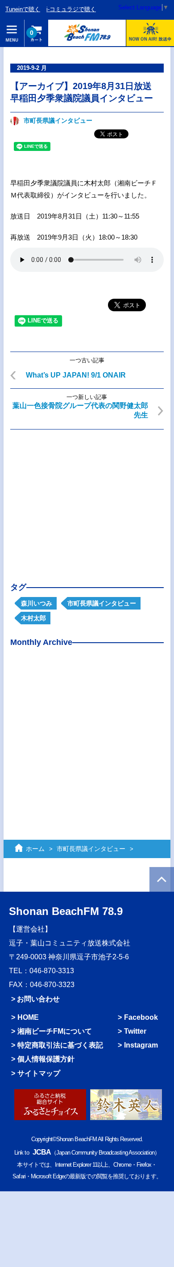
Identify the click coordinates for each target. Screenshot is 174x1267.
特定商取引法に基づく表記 (60, 1045)
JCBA (42, 1152)
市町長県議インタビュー (58, 120)
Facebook (141, 1017)
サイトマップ (38, 1073)
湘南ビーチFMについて (54, 1031)
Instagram (141, 1045)
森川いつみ (36, 603)
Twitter (135, 1031)
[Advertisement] (87, 499)
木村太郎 (33, 618)
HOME (28, 1017)
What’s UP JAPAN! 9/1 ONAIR (76, 375)
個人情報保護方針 (46, 1059)
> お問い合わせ (35, 999)
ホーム (35, 848)
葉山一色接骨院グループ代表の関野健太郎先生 (80, 410)
